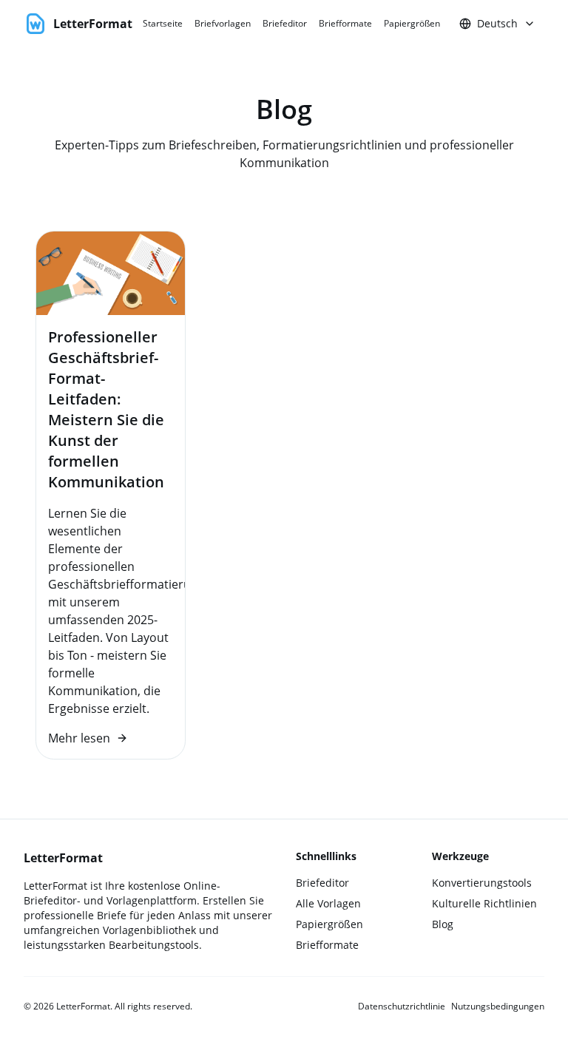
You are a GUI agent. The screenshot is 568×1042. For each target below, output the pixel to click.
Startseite (163, 24)
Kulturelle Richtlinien (484, 903)
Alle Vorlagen (328, 903)
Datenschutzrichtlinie (401, 1006)
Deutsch (497, 23)
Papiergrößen (412, 24)
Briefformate (345, 24)
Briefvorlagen (223, 24)
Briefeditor (285, 24)
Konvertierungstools (482, 883)
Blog (442, 924)
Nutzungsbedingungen (497, 1006)
